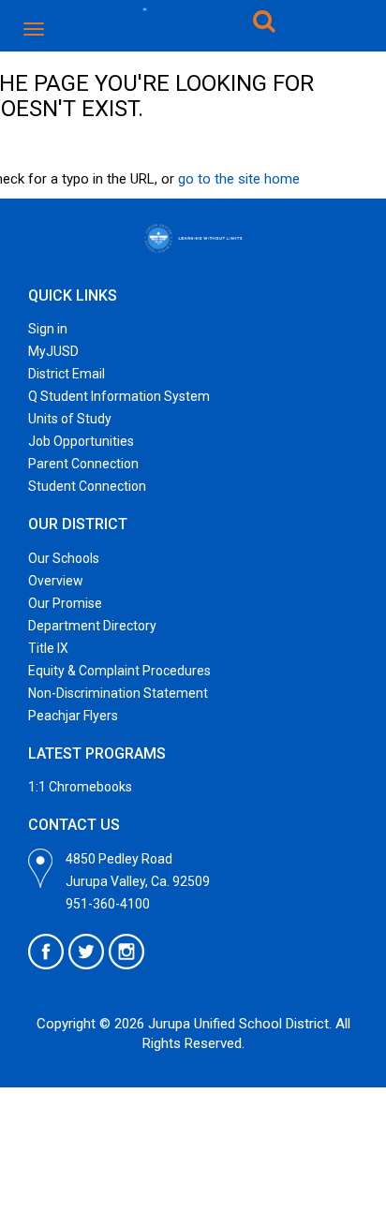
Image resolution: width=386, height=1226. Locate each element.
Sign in (47, 328)
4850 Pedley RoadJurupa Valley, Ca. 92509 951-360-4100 (138, 881)
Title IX (48, 648)
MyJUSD (53, 351)
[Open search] (264, 24)
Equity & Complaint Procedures (119, 670)
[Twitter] (86, 951)
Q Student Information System (119, 396)
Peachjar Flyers (73, 715)
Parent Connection (83, 463)
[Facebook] (46, 951)
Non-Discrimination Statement (118, 693)
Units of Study (69, 418)
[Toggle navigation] (35, 29)
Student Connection (87, 486)
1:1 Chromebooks (80, 786)
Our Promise (65, 603)
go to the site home (239, 178)
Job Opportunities (81, 441)
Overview (55, 580)
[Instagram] (126, 951)
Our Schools (63, 558)
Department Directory (92, 625)
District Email (66, 373)
